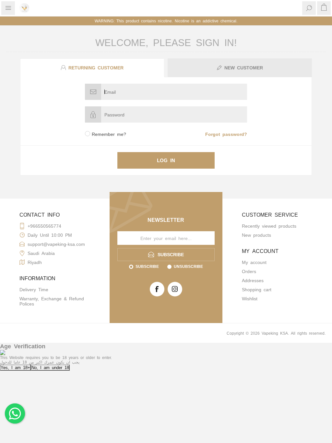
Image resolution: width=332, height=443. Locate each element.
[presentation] (92, 67)
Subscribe (147, 266)
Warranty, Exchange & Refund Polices (51, 301)
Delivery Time (33, 289)
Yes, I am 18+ (15, 367)
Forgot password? (226, 134)
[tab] (93, 67)
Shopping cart (256, 289)
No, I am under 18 (50, 367)
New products (256, 235)
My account (254, 262)
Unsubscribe (188, 266)
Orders (249, 271)
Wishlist (249, 298)
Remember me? (109, 134)
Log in (166, 160)
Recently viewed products (269, 225)
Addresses (253, 280)
